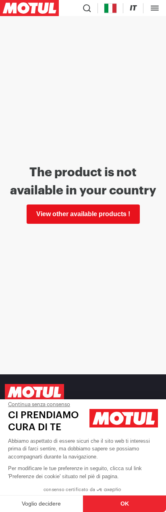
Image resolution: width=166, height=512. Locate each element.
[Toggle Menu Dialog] (155, 8)
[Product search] (87, 8)
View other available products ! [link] (83, 214)
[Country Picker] (110, 8)
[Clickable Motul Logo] (29, 8)
